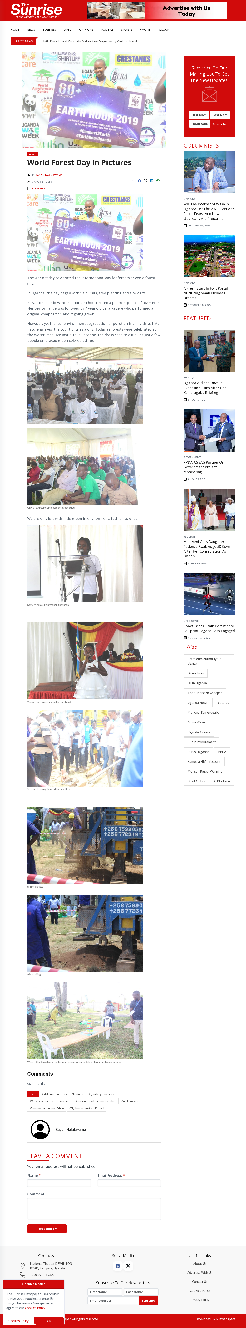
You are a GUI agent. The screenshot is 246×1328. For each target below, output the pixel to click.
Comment (36, 1193)
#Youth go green (130, 1101)
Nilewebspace (225, 1319)
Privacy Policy (199, 1300)
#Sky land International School (86, 1108)
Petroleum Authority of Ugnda (204, 661)
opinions (86, 29)
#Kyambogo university (101, 1094)
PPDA (222, 752)
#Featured (78, 1094)
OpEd (67, 29)
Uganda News (197, 703)
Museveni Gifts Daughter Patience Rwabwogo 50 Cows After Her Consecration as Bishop (207, 549)
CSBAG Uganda (198, 752)
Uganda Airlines (199, 732)
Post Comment (47, 1228)
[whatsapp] (158, 180)
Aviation (189, 377)
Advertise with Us (200, 1272)
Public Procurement (201, 742)
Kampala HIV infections (204, 761)
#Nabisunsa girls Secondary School (96, 1101)
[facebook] (139, 180)
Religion (189, 536)
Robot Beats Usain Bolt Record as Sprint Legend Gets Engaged (209, 628)
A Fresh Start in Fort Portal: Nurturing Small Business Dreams (206, 293)
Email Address (111, 1175)
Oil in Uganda (197, 683)
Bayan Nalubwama (49, 175)
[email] (133, 180)
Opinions (190, 198)
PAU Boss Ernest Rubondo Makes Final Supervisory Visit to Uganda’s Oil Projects (100, 41)
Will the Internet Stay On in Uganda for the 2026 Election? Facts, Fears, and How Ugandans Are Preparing (209, 211)
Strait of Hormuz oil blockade (209, 781)
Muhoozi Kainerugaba (203, 712)
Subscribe (220, 124)
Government (192, 457)
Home (15, 29)
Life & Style (191, 621)
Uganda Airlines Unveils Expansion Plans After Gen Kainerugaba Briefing (205, 387)
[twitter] (146, 180)
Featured (222, 703)
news (31, 29)
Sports (126, 29)
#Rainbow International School (46, 1108)
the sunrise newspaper (205, 693)
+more (145, 29)
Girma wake (196, 722)
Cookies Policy (200, 1291)
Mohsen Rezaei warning (205, 771)
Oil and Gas (196, 673)
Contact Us (200, 1282)
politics (107, 29)
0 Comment (39, 188)
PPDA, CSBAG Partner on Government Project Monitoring (204, 467)
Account (164, 29)
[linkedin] (152, 180)
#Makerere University (54, 1094)
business (49, 29)
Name (34, 1175)
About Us (200, 1263)
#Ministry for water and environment (50, 1101)
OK (49, 1321)
